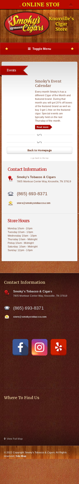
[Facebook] (20, 347)
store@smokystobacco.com (33, 203)
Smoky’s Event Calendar (48, 83)
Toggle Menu (41, 48)
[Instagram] (39, 347)
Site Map (21, 456)
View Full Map (15, 438)
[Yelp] (58, 347)
